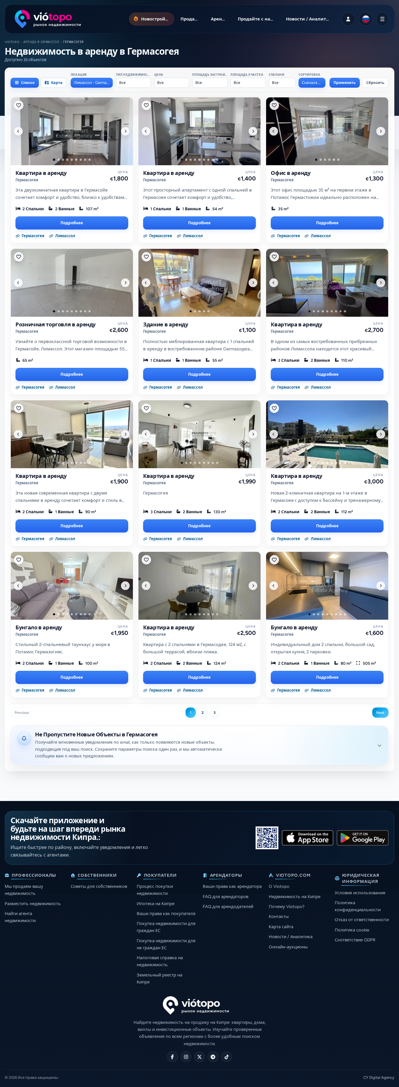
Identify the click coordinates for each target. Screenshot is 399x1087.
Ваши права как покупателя (166, 913)
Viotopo (12, 42)
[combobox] (92, 83)
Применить (345, 82)
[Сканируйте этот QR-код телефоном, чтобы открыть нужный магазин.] (267, 837)
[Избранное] (18, 105)
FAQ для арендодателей (228, 906)
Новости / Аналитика (291, 936)
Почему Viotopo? (286, 906)
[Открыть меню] (382, 19)
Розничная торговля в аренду (55, 324)
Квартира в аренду (41, 173)
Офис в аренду (290, 173)
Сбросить (375, 82)
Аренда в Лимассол (41, 42)
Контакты (279, 916)
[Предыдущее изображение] (18, 131)
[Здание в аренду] (199, 283)
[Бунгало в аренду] (72, 586)
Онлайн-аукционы (288, 947)
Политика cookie (352, 930)
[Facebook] (172, 1056)
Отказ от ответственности (362, 919)
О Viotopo (279, 886)
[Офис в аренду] (327, 131)
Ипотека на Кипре (155, 903)
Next (380, 712)
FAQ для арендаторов (225, 896)
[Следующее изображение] (125, 131)
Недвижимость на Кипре (294, 896)
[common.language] (366, 19)
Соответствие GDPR (355, 940)
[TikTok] (226, 1056)
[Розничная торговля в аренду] (72, 283)
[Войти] (348, 19)
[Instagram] (186, 1056)
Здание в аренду (165, 324)
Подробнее (71, 222)
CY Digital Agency (378, 1077)
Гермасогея (26, 180)
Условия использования (360, 892)
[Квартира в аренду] (72, 131)
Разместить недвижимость (33, 903)
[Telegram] (213, 1056)
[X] (199, 1056)
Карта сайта (281, 926)
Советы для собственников (99, 886)
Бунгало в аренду (38, 627)
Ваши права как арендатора (232, 886)
